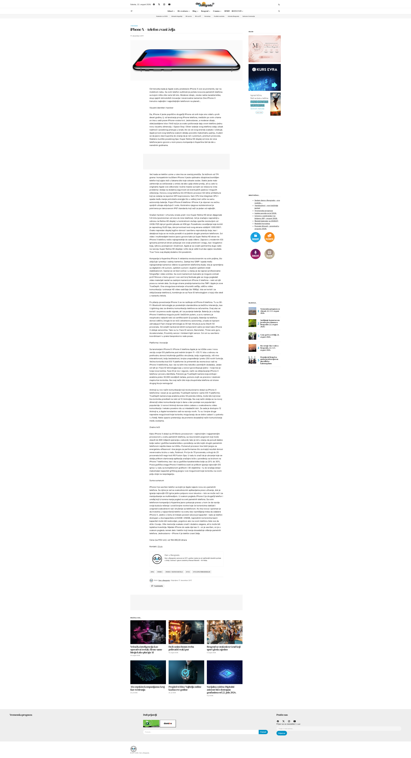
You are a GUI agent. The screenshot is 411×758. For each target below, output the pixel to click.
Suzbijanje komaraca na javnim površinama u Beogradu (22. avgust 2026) (270, 323)
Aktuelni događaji (176, 16)
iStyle (160, 546)
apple (152, 571)
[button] (279, 4)
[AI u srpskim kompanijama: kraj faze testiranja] (148, 672)
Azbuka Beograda (233, 16)
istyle (188, 571)
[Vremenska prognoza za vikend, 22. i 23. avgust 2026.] (252, 311)
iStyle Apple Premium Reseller (201, 571)
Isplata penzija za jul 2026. (266, 213)
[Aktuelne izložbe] (269, 254)
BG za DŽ (198, 16)
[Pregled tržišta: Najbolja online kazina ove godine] (186, 672)
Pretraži (263, 732)
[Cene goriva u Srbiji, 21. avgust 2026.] (252, 336)
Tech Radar (134, 25)
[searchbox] (201, 732)
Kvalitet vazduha (219, 16)
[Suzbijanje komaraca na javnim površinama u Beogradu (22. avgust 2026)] (252, 323)
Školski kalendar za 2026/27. (266, 221)
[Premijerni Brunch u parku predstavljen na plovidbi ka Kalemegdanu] (252, 360)
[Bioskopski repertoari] (256, 237)
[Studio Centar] (151, 723)
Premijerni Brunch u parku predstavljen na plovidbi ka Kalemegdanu (269, 360)
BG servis (189, 16)
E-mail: (298, 724)
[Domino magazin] (168, 723)
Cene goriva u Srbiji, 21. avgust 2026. (269, 335)
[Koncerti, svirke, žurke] (256, 254)
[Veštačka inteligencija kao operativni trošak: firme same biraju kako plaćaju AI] (148, 632)
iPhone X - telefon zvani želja (174, 571)
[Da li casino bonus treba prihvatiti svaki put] (186, 632)
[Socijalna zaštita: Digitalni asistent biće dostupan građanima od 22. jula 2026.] (225, 672)
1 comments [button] (158, 586)
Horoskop (207, 16)
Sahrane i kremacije (249, 16)
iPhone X (159, 571)
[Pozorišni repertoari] (269, 237)
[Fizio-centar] (265, 104)
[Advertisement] (185, 161)
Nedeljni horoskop (262, 224)
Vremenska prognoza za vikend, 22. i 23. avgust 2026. (270, 311)
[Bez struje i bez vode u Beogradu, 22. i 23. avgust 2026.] (252, 348)
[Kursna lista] (265, 49)
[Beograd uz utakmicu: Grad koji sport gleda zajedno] (225, 632)
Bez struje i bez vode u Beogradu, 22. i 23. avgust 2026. (269, 347)
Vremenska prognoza (264, 211)
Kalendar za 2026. (162, 16)
